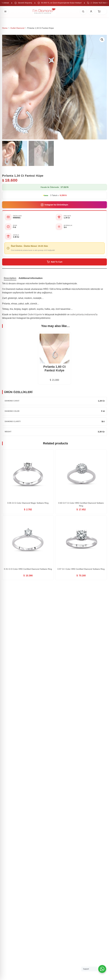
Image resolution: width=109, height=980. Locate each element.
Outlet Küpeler (35, 314)
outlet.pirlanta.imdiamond (83, 314)
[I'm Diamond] (44, 11)
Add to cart (56, 262)
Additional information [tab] (31, 278)
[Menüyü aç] (5, 11)
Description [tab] (10, 278)
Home (5, 28)
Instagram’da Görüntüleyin (56, 205)
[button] (102, 39)
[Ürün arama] (83, 11)
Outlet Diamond (17, 28)
